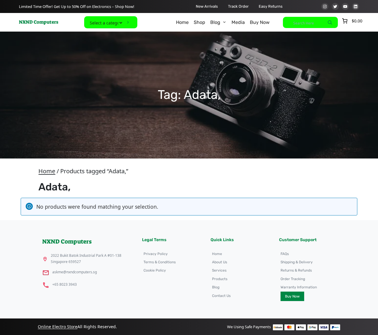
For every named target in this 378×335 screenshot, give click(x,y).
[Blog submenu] (224, 21)
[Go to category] (128, 22)
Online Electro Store (57, 326)
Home (46, 171)
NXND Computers (38, 22)
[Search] (329, 22)
